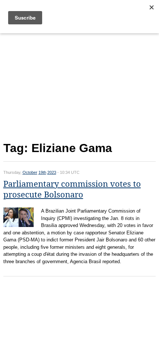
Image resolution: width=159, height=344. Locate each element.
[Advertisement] (79, 86)
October (30, 172)
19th (42, 172)
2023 (51, 172)
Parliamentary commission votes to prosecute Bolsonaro (72, 189)
